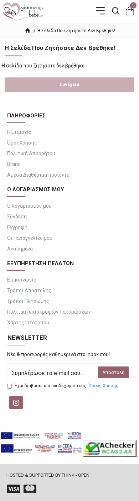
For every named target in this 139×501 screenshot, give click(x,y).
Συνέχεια (69, 84)
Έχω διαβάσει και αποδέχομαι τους (66, 385)
